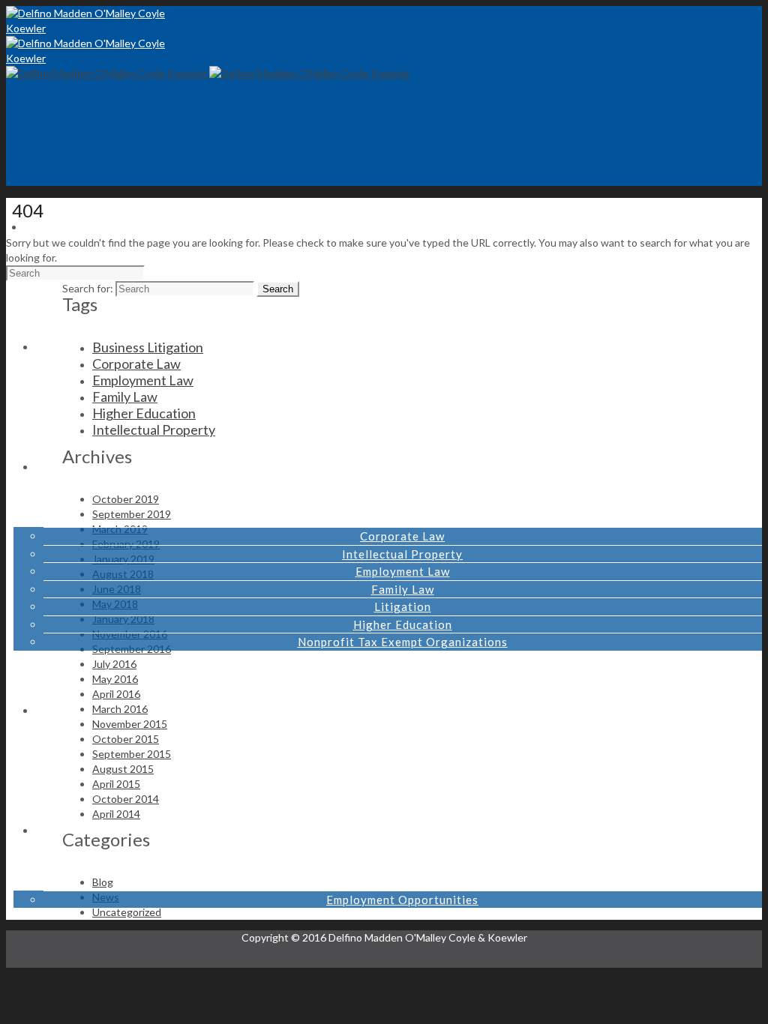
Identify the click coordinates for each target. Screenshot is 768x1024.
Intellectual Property (402, 554)
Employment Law (403, 571)
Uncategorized (126, 912)
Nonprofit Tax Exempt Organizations (403, 641)
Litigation (402, 606)
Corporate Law (402, 536)
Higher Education (402, 624)
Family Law (402, 589)
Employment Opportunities (402, 899)
